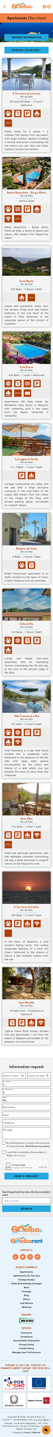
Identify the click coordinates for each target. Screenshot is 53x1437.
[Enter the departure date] (47, 1076)
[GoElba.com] (26, 1229)
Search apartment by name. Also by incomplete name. (26, 1193)
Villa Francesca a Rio (26, 716)
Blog (26, 1295)
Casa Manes (26, 281)
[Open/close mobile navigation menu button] (4, 6)
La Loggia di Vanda (26, 459)
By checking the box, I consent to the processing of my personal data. (28, 1144)
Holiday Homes (26, 1279)
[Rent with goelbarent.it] (26, 1240)
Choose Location (25, 50)
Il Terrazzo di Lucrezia (26, 93)
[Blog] (37, 1257)
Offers (26, 1299)
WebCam (27, 1307)
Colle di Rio (26, 623)
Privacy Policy (26, 1344)
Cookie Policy (26, 1348)
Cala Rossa (26, 367)
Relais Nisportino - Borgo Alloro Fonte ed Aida (26, 192)
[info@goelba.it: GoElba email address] (49, 7)
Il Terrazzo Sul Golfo (26, 907)
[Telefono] (15, 1257)
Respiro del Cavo (26, 548)
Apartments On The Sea (26, 1275)
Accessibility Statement (26, 1340)
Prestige (26, 1291)
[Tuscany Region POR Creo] (14, 1383)
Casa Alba (26, 818)
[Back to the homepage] (22, 6)
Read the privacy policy (38, 1146)
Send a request (26, 1176)
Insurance (26, 1332)
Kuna (27, 1432)
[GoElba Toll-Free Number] (26, 1321)
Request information (26, 37)
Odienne (36, 1432)
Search (26, 1208)
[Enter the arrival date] (22, 1076)
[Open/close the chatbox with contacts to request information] (46, 1430)
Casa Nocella (26, 1002)
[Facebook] (30, 1257)
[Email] (22, 1257)
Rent (26, 1287)
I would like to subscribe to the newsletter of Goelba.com (26, 1154)
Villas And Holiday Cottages (26, 1283)
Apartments (26, 1272)
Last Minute (26, 1303)
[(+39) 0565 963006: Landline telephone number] (44, 7)
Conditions (26, 1336)
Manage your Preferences (26, 1352)
